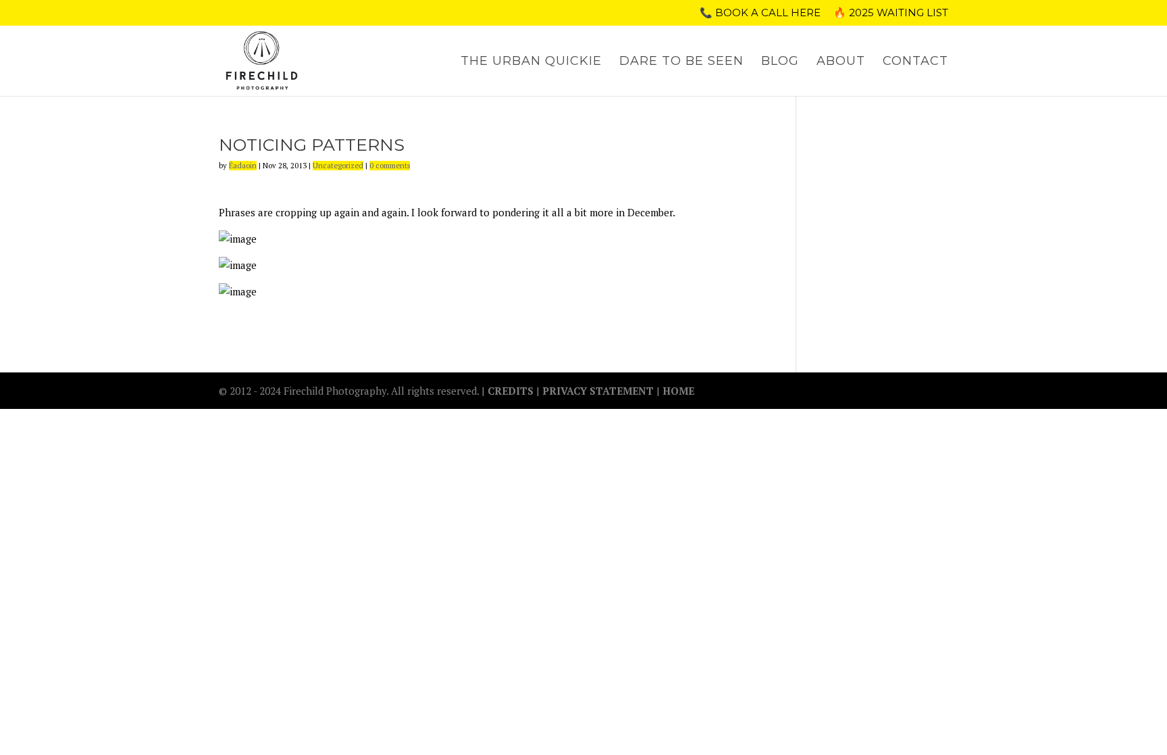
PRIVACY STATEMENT (598, 390)
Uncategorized (338, 165)
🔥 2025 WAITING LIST (890, 13)
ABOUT (840, 62)
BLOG (780, 62)
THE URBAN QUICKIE (531, 62)
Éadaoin (243, 165)
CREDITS (512, 390)
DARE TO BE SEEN (681, 62)
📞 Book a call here (760, 13)
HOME (678, 390)
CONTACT (915, 62)
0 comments (389, 165)
